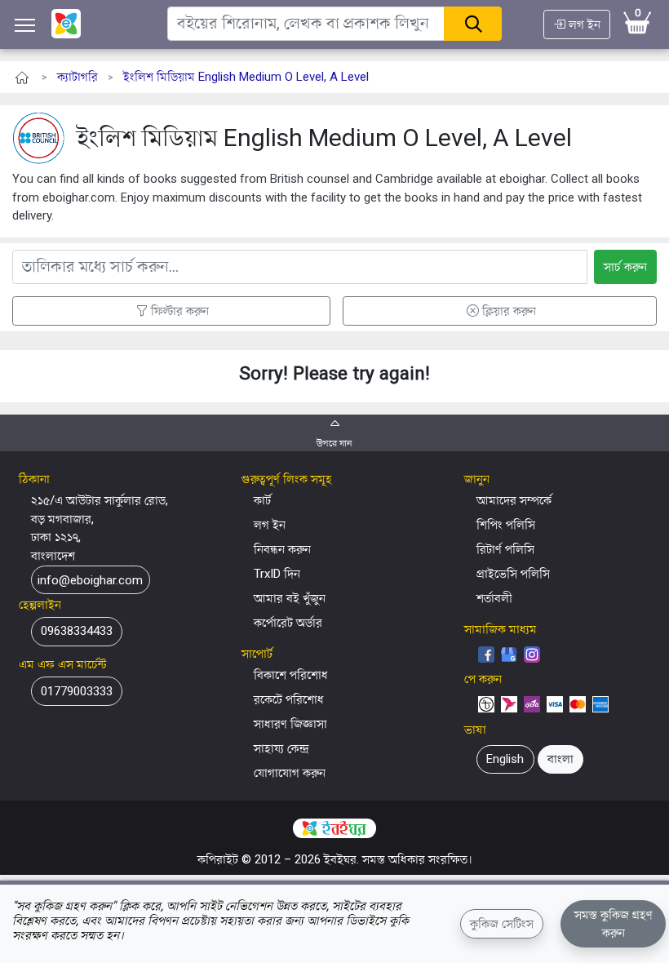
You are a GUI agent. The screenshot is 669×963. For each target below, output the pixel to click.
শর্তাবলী (494, 598)
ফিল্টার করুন (180, 311)
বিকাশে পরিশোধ (291, 675)
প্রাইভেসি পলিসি (513, 573)
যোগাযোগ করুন (290, 773)
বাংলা (560, 759)
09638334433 (77, 631)
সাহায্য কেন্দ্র (281, 748)
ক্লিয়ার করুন (509, 311)
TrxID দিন (277, 573)
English (505, 759)
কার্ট (262, 500)
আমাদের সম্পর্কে (514, 500)
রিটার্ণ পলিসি (505, 549)
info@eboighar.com (90, 580)
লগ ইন (582, 24)
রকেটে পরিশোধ (289, 699)
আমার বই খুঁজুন (290, 598)
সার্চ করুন (625, 267)
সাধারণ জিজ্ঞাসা (290, 724)
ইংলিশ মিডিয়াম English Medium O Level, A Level (246, 76)
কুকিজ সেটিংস (502, 923)
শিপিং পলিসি (505, 524)
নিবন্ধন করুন (282, 549)
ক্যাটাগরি (77, 76)
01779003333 (77, 691)
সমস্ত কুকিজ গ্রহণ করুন (613, 924)
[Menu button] (25, 25)
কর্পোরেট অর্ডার (288, 622)
